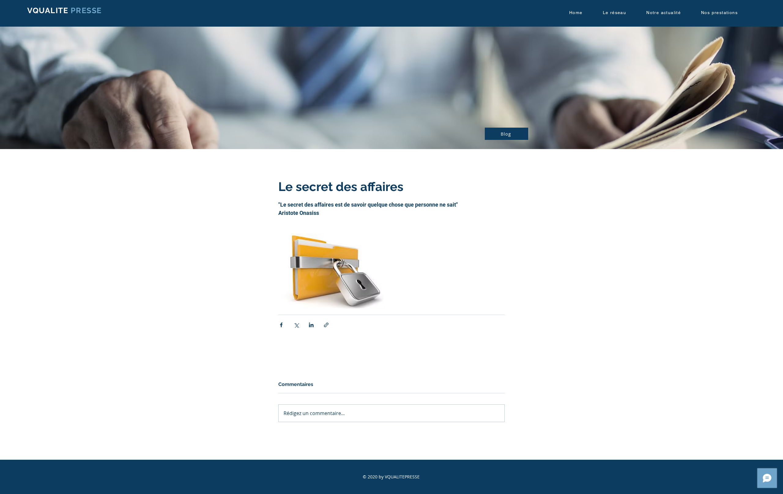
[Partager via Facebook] (281, 325)
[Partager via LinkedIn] (311, 325)
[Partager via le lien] (326, 325)
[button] (620, 13)
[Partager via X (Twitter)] (296, 325)
